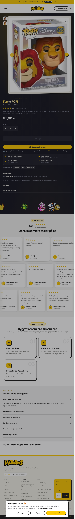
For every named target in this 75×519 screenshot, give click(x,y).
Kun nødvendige (19, 513)
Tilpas (38, 513)
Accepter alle (56, 513)
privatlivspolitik (46, 508)
